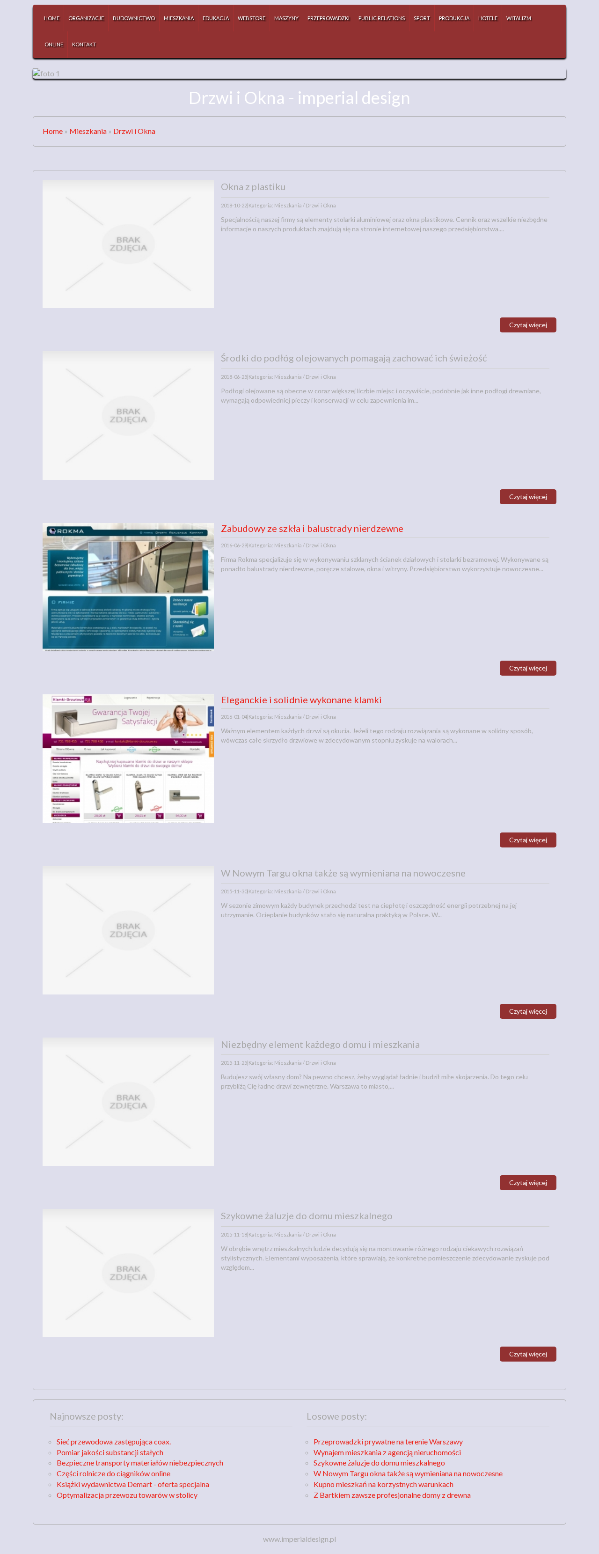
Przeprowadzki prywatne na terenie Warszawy (388, 1441)
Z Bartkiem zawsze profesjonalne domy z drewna (392, 1494)
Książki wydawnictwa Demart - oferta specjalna (133, 1484)
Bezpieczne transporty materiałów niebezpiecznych (140, 1462)
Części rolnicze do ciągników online (113, 1473)
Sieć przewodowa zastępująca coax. (114, 1441)
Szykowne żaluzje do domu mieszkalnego (379, 1462)
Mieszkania (88, 130)
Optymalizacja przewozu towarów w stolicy (127, 1494)
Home (53, 130)
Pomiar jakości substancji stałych (110, 1452)
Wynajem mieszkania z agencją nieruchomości (387, 1452)
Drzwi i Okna (134, 130)
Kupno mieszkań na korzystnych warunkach (383, 1484)
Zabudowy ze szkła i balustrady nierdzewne (312, 528)
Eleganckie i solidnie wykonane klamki (301, 699)
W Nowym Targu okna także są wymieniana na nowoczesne (408, 1473)
